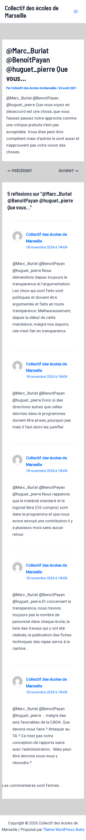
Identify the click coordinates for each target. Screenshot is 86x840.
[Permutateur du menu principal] (75, 11)
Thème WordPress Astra (63, 829)
